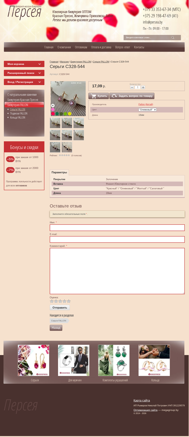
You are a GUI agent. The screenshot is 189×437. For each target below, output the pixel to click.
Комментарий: (58, 246)
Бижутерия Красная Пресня (23, 99)
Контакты (139, 47)
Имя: (53, 222)
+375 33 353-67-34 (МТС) (162, 9)
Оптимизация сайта (146, 410)
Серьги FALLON (58, 321)
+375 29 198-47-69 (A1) (160, 15)
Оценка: (54, 297)
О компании (64, 47)
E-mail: (53, 234)
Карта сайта (142, 400)
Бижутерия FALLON (18, 105)
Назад (56, 327)
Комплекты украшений (115, 380)
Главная (48, 47)
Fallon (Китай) (146, 104)
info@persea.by (152, 22)
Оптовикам (81, 47)
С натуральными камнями (22, 94)
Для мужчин (75, 380)
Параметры (59, 172)
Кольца (155, 380)
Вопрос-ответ (122, 47)
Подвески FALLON (18, 113)
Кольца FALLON (17, 117)
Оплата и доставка (101, 47)
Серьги (35, 380)
